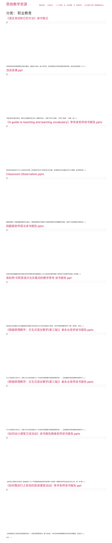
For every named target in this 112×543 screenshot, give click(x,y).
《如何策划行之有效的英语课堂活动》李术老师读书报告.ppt (43, 485)
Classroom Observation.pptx (25, 174)
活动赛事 (69, 5)
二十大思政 (59, 5)
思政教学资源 (16, 4)
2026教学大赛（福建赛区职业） (94, 5)
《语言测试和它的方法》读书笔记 (27, 18)
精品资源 (42, 5)
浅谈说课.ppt (14, 70)
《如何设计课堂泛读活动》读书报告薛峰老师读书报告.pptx (43, 433)
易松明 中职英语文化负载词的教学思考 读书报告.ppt (39, 278)
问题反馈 (79, 5)
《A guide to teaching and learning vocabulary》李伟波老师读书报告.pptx (54, 122)
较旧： (9, 537)
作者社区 (50, 5)
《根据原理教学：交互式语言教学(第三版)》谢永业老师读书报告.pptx (50, 329)
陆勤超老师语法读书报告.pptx (25, 226)
